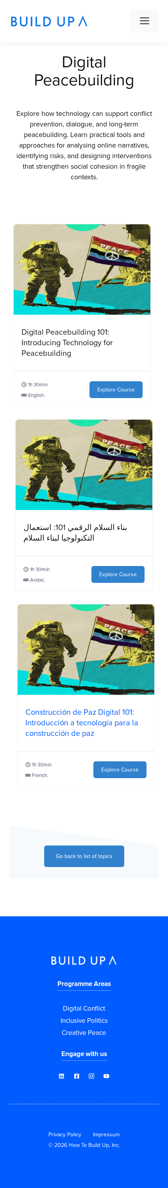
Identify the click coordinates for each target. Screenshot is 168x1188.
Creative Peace (84, 1032)
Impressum (106, 1134)
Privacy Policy (64, 1134)
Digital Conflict (84, 1008)
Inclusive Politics (84, 1020)
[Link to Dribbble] (61, 1076)
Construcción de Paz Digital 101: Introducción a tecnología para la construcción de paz (81, 722)
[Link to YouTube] (76, 1076)
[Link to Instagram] (91, 1076)
